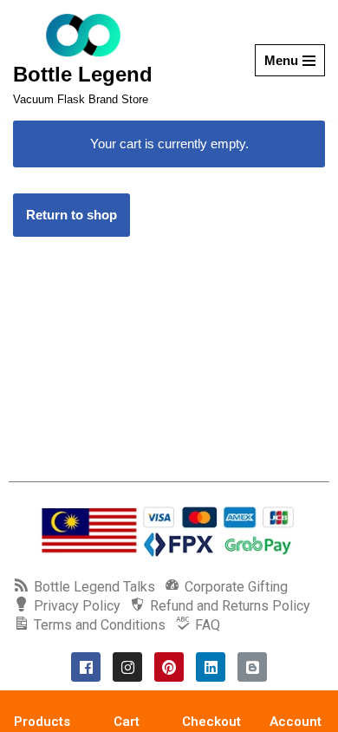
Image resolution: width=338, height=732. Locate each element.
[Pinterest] (169, 667)
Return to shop (71, 214)
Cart (127, 721)
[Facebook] (86, 667)
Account (296, 721)
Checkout (211, 721)
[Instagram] (127, 667)
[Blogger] (252, 667)
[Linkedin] (210, 667)
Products (42, 721)
